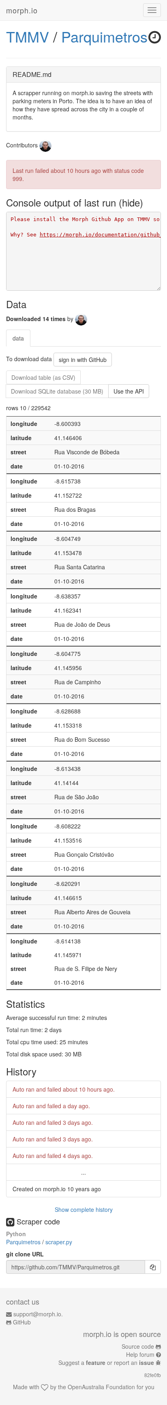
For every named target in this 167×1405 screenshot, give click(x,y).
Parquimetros (104, 36)
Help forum (140, 1354)
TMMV (27, 36)
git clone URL (25, 1254)
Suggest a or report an (106, 1362)
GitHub (22, 1322)
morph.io (22, 10)
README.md (32, 74)
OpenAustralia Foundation (101, 1387)
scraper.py (58, 1242)
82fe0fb (152, 1374)
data (18, 338)
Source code (138, 1346)
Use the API (128, 391)
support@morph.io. (38, 1314)
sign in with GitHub (83, 360)
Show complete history (84, 1209)
